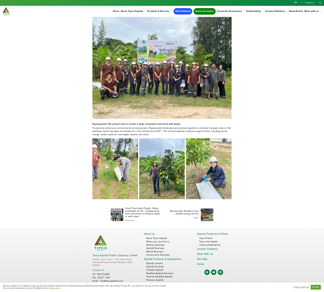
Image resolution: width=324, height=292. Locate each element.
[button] (133, 11)
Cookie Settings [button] (301, 287)
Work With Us (205, 254)
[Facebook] (207, 272)
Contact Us (98, 270)
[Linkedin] (220, 272)
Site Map (202, 259)
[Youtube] (213, 272)
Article (200, 264)
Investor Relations (207, 249)
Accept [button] (315, 287)
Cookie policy (55, 288)
